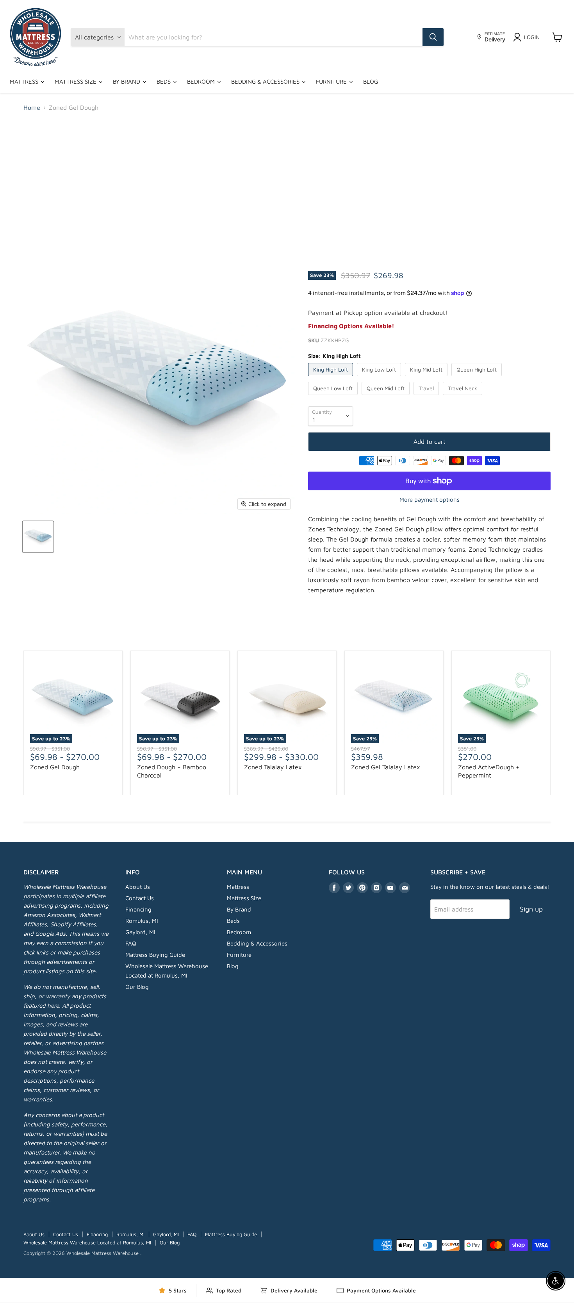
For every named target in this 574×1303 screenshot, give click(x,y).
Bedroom (201, 81)
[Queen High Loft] (477, 377)
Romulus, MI (141, 920)
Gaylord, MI (140, 932)
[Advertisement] (287, 176)
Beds (164, 81)
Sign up (531, 909)
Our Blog (137, 986)
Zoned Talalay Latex (273, 766)
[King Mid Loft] (427, 377)
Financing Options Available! (351, 325)
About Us (137, 886)
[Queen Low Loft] (334, 396)
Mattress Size (76, 81)
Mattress (25, 81)
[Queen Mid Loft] (387, 396)
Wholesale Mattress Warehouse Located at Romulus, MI (87, 1242)
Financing (138, 909)
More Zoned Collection (287, 633)
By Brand (127, 81)
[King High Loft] (331, 377)
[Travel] (427, 396)
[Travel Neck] (463, 396)
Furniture (332, 81)
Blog (370, 81)
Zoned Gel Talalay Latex (385, 766)
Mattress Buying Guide (155, 954)
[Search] (433, 37)
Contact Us (139, 898)
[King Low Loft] (380, 377)
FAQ (130, 943)
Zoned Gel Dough (55, 766)
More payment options (429, 499)
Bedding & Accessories (266, 81)
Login (532, 37)
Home (31, 107)
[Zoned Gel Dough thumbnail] (38, 536)
